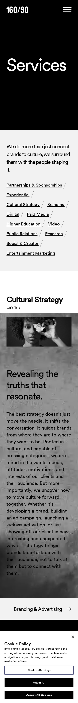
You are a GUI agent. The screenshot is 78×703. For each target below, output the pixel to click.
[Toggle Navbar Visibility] (67, 10)
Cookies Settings (39, 670)
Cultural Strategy (23, 204)
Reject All (38, 682)
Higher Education (23, 224)
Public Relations (21, 233)
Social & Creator (22, 243)
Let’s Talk (13, 308)
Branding (56, 204)
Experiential (17, 195)
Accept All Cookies (39, 695)
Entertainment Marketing (30, 253)
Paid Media (38, 214)
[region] (39, 667)
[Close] (73, 637)
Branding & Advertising (38, 609)
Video (54, 224)
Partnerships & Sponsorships (34, 185)
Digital (12, 214)
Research (54, 233)
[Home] (17, 10)
